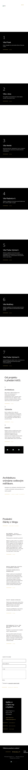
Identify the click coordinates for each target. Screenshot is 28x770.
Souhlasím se (11, 683)
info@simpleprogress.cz (11, 719)
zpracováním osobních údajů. (14, 683)
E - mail (3, 669)
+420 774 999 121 (9, 717)
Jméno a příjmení (5, 663)
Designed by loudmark (15, 758)
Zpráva (3, 680)
